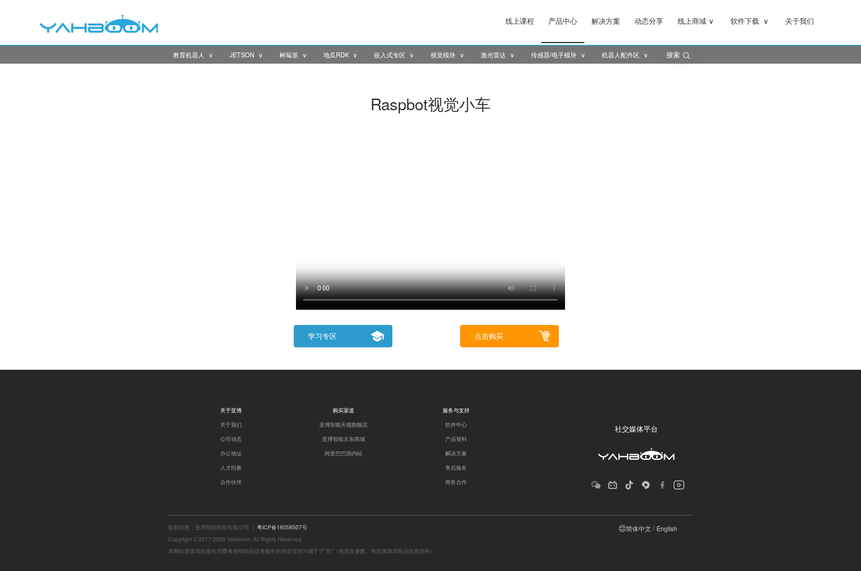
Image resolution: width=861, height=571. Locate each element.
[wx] (595, 484)
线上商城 (696, 21)
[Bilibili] (612, 484)
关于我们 (799, 21)
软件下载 (750, 21)
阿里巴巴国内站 (343, 453)
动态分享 (649, 21)
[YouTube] (679, 484)
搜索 (674, 54)
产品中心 (562, 21)
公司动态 (231, 438)
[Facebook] (662, 484)
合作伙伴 (231, 481)
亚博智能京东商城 (343, 438)
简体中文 (638, 528)
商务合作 (456, 481)
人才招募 (231, 467)
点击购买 (488, 336)
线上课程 (519, 21)
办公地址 (231, 453)
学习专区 (322, 336)
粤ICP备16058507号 (282, 527)
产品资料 (456, 438)
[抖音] (629, 484)
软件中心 (456, 424)
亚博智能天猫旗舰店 (343, 424)
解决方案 (605, 21)
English (667, 528)
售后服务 (456, 467)
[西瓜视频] (645, 484)
